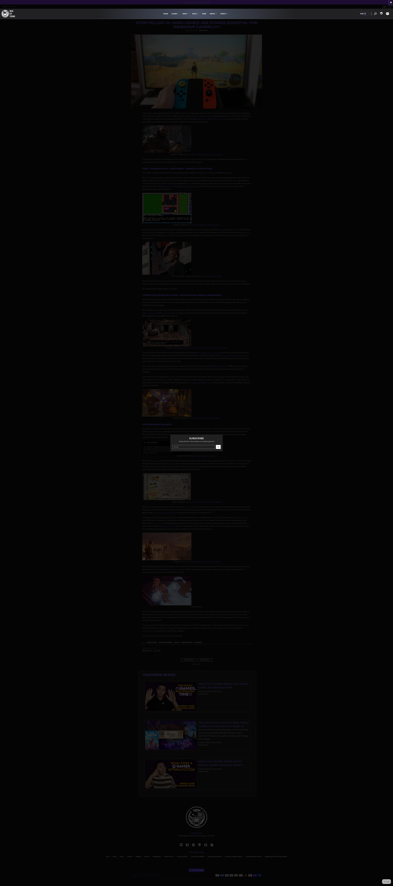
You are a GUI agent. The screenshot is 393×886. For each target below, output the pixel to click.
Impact (223, 14)
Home (165, 14)
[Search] (375, 14)
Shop (184, 14)
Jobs (204, 14)
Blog (194, 14)
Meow (212, 14)
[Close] (391, 2)
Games (174, 14)
